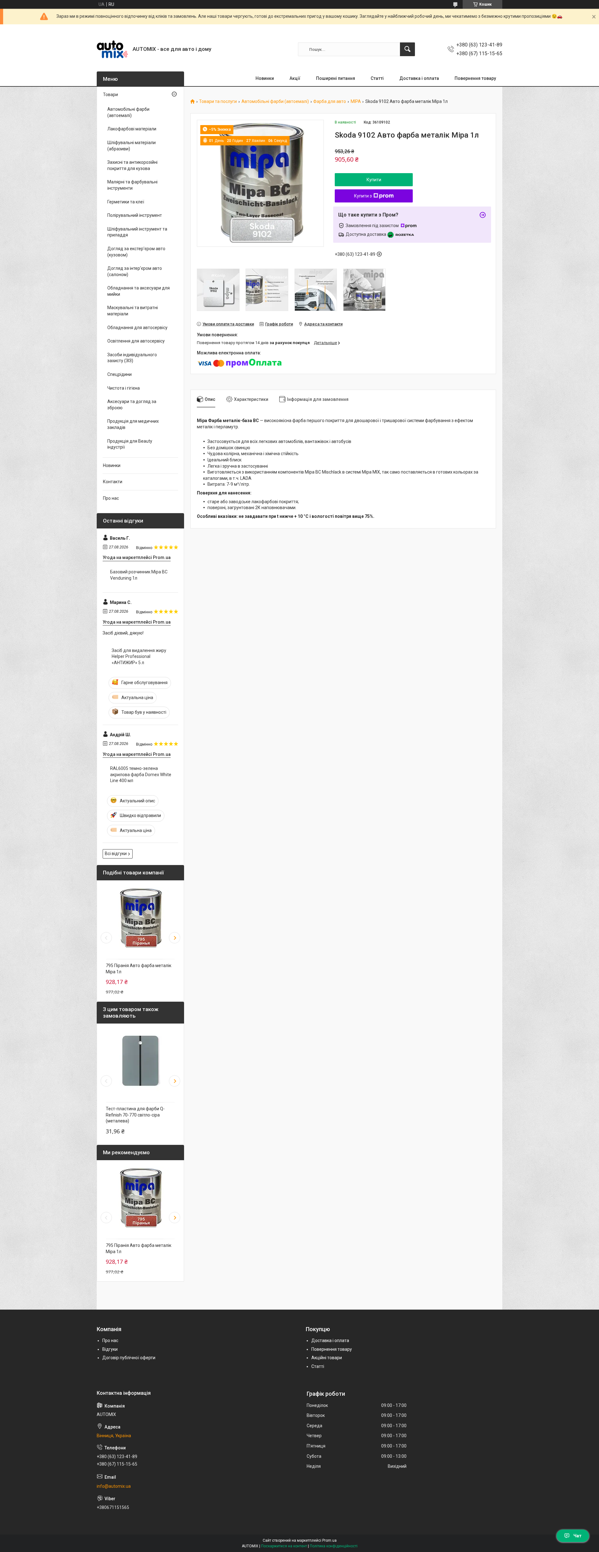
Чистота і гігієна (123, 388)
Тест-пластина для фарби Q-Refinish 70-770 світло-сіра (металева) (135, 1114)
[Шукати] (407, 49)
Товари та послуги (218, 101)
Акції (295, 78)
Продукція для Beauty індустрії (129, 444)
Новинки (265, 78)
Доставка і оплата (419, 78)
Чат (577, 1535)
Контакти (112, 481)
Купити (374, 179)
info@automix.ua (114, 1486)
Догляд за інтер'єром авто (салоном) (134, 271)
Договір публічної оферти (128, 1357)
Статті (377, 78)
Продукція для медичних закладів (133, 424)
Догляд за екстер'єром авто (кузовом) (136, 251)
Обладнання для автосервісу (137, 327)
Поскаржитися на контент (284, 1546)
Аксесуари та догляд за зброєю (131, 404)
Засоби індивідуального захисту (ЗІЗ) (132, 357)
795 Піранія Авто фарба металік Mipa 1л (138, 968)
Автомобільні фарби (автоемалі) (275, 101)
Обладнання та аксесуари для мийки (138, 291)
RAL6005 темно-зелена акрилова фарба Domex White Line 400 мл (140, 774)
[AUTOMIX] (112, 49)
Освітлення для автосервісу (136, 340)
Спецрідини (119, 374)
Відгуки (110, 1349)
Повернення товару (475, 78)
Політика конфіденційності (334, 1546)
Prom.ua (329, 1540)
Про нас (111, 498)
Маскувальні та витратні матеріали (132, 310)
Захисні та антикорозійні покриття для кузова (132, 165)
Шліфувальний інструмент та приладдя (137, 232)
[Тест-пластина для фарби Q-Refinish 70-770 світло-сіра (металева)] (140, 1061)
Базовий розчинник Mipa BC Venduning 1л (139, 575)
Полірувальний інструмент (134, 215)
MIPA (356, 101)
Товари (110, 94)
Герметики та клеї (125, 201)
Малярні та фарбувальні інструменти (132, 185)
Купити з (363, 195)
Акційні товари (326, 1357)
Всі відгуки (116, 853)
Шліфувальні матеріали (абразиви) (131, 145)
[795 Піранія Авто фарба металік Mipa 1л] (140, 918)
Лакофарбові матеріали (131, 128)
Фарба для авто (329, 101)
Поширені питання (335, 78)
